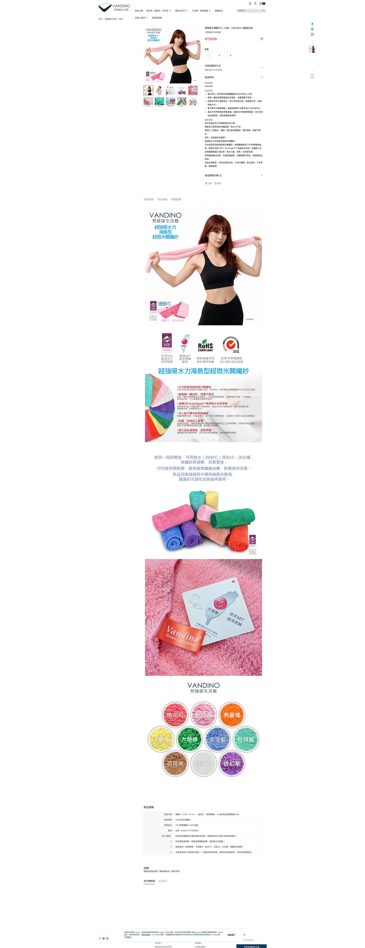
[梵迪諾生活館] (114, 7)
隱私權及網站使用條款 (163, 947)
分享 (210, 183)
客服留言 (198, 943)
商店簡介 (158, 943)
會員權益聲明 (200, 947)
